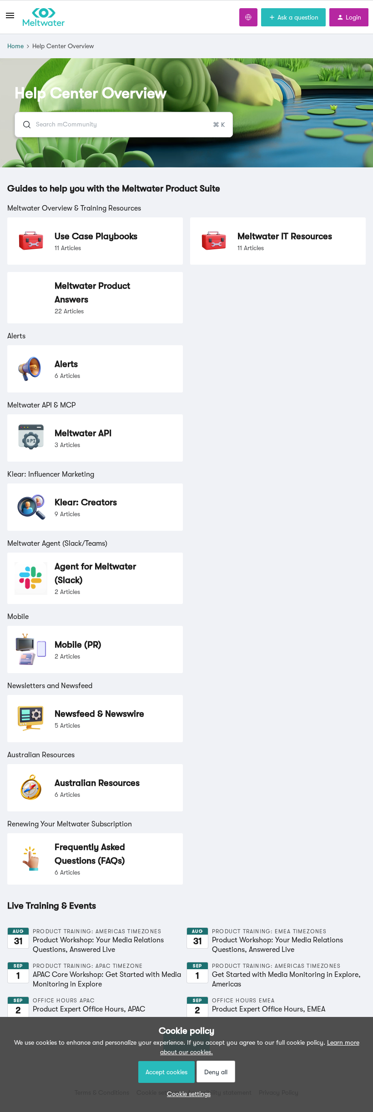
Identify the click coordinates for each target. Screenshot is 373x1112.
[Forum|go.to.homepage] (44, 17)
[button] (186, 1093)
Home (15, 46)
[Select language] (248, 17)
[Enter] (23, 124)
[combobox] (124, 124)
